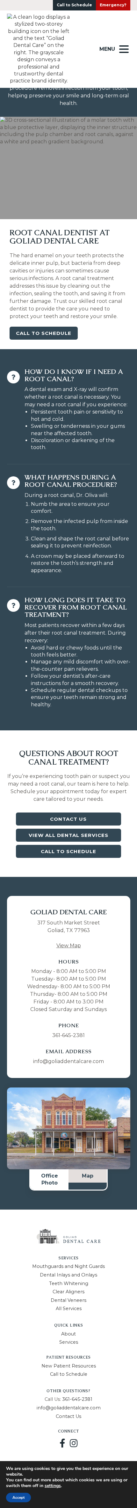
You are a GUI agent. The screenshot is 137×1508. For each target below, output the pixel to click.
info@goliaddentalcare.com (68, 1061)
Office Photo (49, 1179)
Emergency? (113, 5)
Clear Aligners (68, 1292)
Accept (18, 1497)
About (68, 1334)
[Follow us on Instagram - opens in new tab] (74, 1443)
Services (68, 1342)
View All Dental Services (68, 835)
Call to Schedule (74, 5)
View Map (68, 946)
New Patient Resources (68, 1366)
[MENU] (124, 49)
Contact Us (68, 819)
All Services (69, 1308)
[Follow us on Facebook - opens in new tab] (62, 1443)
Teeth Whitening (68, 1283)
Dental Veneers (68, 1300)
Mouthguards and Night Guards (68, 1266)
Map (87, 1176)
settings (53, 1486)
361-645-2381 (68, 1035)
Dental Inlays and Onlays (68, 1275)
